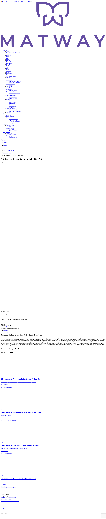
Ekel (7, 58)
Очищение (9, 80)
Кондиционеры (10, 116)
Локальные (12, 103)
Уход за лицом (6, 78)
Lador (7, 68)
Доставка (5, 508)
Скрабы (11, 85)
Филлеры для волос (14, 123)
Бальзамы (11, 129)
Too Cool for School (11, 76)
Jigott (7, 67)
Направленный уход (11, 91)
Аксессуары (9, 112)
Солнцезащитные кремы (15, 111)
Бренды (5, 50)
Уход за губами (10, 128)
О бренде (5, 331)
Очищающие (12, 106)
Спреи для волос (13, 120)
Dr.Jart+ (8, 56)
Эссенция (11, 94)
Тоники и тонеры (13, 87)
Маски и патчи (13, 130)
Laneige (8, 69)
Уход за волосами (10, 117)
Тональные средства (11, 125)
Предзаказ (9, 387)
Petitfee (8, 72)
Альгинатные (12, 100)
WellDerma (9, 77)
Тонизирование (10, 86)
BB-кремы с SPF (13, 110)
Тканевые (11, 107)
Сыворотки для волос (14, 121)
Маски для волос (13, 119)
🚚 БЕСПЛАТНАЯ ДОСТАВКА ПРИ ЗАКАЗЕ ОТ (15, 1)
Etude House (9, 63)
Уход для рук (9, 136)
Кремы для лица (13, 90)
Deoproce (8, 55)
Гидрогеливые (12, 102)
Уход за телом (6, 132)
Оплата (5, 506)
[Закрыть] (31, 1)
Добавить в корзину (11, 420)
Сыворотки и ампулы (14, 93)
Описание (5, 330)
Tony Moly (8, 74)
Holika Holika (9, 65)
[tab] (54, 330)
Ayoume (8, 51)
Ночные (11, 104)
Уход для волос (7, 113)
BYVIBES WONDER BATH (13, 52)
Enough (8, 60)
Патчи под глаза (13, 98)
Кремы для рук (13, 137)
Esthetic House (9, 61)
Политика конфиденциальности (8, 497)
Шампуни (8, 115)
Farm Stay (8, 64)
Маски (8, 99)
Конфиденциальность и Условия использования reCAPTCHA (10, 500)
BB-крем (11, 126)
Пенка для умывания (14, 82)
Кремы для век (13, 97)
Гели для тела (12, 134)
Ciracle (8, 54)
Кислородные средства (15, 81)
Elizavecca (8, 59)
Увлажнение (9, 89)
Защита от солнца (10, 108)
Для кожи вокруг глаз (11, 95)
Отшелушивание (10, 84)
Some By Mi (9, 73)
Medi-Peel (8, 71)
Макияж (5, 124)
